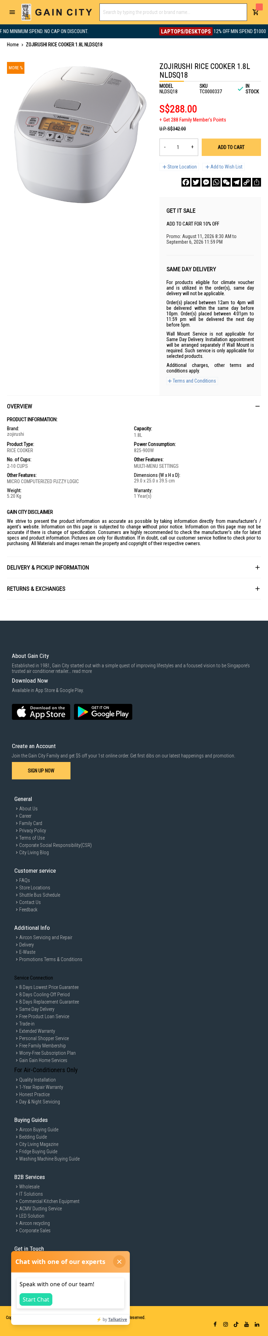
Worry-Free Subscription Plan (47, 1053)
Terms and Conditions (194, 381)
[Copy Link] (246, 182)
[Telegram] (236, 182)
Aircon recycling (34, 1223)
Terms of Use (32, 838)
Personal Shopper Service (44, 1038)
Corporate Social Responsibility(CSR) (55, 845)
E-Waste (27, 952)
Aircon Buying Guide (38, 1129)
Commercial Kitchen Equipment (49, 1201)
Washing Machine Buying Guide (49, 1159)
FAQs (24, 880)
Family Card (30, 823)
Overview (19, 406)
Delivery (26, 945)
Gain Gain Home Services (43, 1060)
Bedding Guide (33, 1137)
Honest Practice (34, 1094)
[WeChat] (226, 182)
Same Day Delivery (36, 1009)
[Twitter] (196, 182)
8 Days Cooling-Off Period (44, 994)
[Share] (256, 182)
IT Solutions (31, 1194)
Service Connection (33, 978)
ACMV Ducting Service (40, 1208)
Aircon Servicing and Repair (45, 937)
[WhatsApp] (216, 182)
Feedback (28, 909)
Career (25, 816)
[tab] (134, 406)
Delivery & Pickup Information (48, 567)
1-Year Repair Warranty (41, 1087)
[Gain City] (56, 12)
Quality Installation (37, 1080)
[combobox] (173, 12)
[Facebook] (185, 182)
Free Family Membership (42, 1045)
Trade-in (27, 1024)
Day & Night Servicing (39, 1102)
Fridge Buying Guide (38, 1151)
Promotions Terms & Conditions (50, 959)
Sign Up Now (41, 770)
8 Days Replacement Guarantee (49, 1002)
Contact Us (30, 902)
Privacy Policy (32, 830)
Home (13, 44)
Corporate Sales (35, 1230)
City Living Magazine (38, 1144)
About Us (28, 808)
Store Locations (34, 887)
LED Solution (31, 1216)
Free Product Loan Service (44, 1016)
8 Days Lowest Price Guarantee (49, 987)
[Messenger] (206, 182)
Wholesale (29, 1186)
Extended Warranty (37, 1031)
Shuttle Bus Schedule (39, 895)
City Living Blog (34, 852)
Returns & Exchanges (36, 588)
